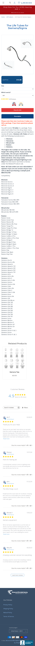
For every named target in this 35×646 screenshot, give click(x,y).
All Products (9, 17)
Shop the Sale (17, 110)
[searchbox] (10, 407)
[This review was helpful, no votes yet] (27, 445)
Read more (6, 439)
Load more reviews (17, 575)
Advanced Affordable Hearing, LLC (16, 640)
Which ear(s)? (6, 92)
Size (2, 86)
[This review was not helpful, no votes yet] (30, 445)
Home (3, 17)
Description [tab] (17, 116)
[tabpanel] (17, 227)
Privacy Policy (7, 604)
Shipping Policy (8, 608)
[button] (3, 3)
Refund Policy (7, 612)
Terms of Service (8, 616)
